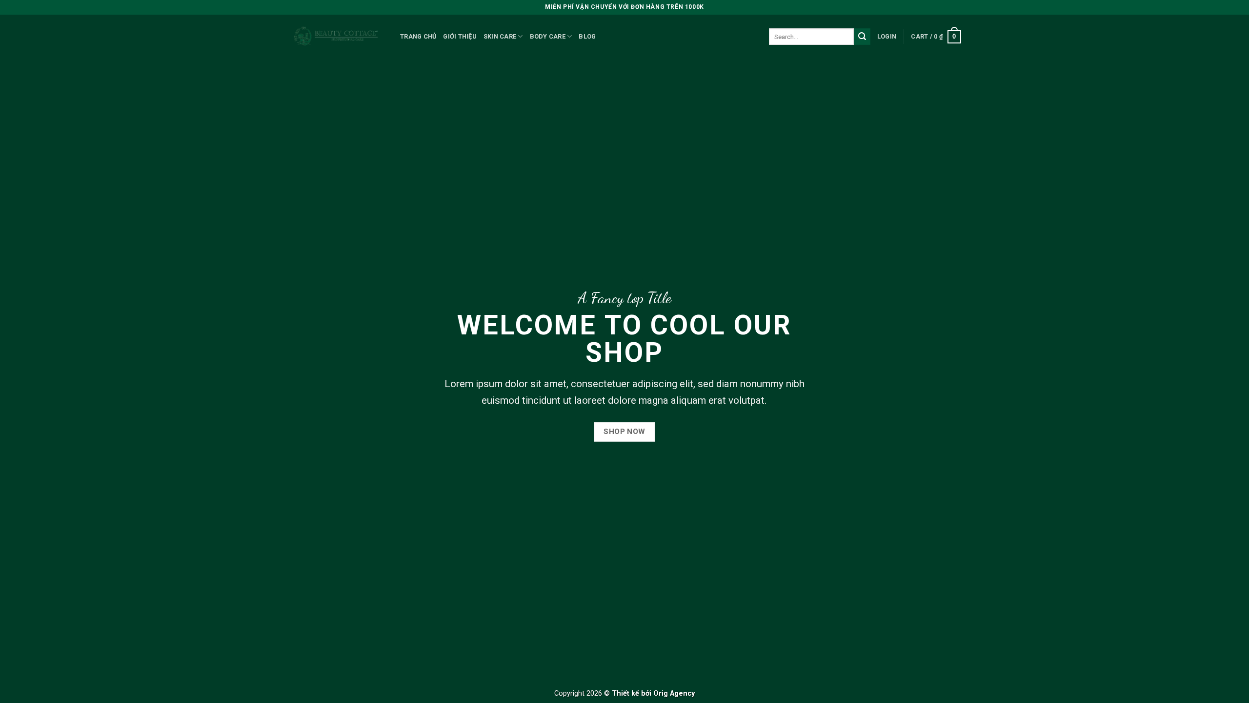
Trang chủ (418, 36)
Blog (587, 36)
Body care (547, 36)
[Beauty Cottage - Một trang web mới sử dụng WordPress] (336, 36)
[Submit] (862, 36)
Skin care (499, 36)
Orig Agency (674, 693)
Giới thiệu (460, 36)
